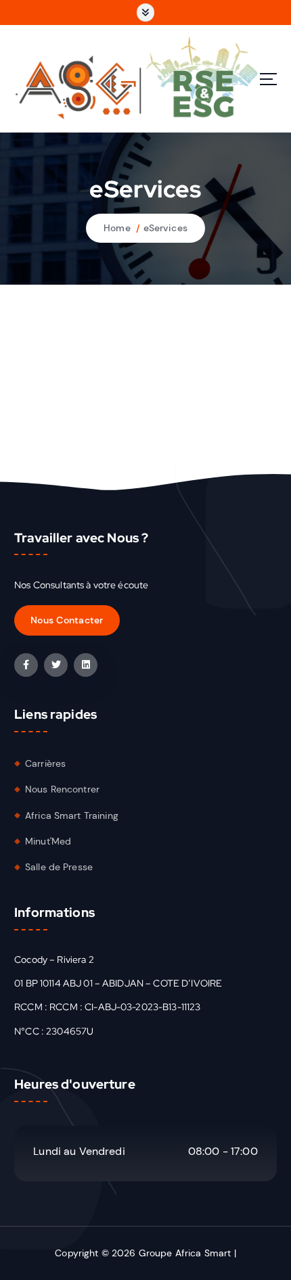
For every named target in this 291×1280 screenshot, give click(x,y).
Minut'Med (48, 841)
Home (117, 228)
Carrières (45, 763)
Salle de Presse (59, 867)
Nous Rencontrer (62, 789)
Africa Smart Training (71, 815)
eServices (165, 228)
